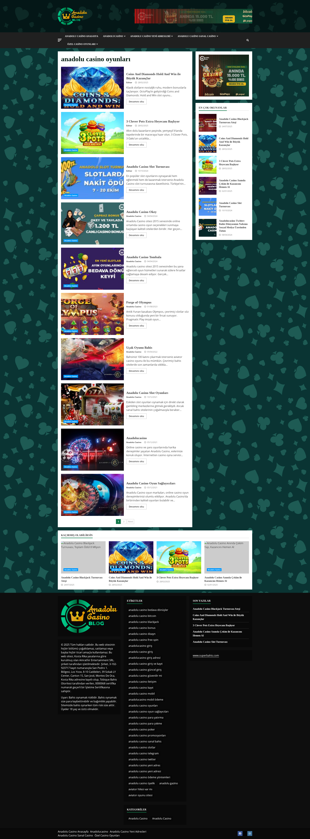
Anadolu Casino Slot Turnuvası (92, 178)
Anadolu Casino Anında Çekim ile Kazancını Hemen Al (208, 186)
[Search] (248, 40)
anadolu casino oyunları (143, 705)
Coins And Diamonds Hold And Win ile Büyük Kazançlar (92, 88)
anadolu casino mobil (142, 693)
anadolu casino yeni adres (144, 765)
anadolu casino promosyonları (147, 735)
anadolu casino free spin (143, 640)
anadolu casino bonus (142, 628)
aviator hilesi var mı (140, 789)
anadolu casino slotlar (142, 747)
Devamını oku (136, 101)
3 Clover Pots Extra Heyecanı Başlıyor (92, 133)
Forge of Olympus (92, 314)
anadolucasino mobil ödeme (146, 699)
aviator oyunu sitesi (140, 795)
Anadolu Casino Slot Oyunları (92, 404)
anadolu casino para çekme (145, 723)
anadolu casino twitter (142, 759)
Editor (129, 82)
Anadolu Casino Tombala (92, 269)
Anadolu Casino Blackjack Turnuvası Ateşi (208, 123)
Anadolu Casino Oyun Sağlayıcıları (92, 495)
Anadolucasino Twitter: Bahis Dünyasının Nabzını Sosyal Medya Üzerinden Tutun (208, 228)
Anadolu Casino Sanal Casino (197, 36)
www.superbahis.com (206, 655)
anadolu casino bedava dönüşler (148, 610)
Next (130, 521)
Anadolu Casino (70, 105)
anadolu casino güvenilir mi (145, 675)
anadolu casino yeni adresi (145, 771)
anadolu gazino (168, 783)
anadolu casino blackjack (144, 622)
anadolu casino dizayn (142, 634)
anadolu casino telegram (144, 753)
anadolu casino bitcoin (142, 616)
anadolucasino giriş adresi (144, 658)
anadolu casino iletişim (142, 681)
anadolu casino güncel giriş (145, 669)
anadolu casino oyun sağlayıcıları (149, 711)
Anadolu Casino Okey (92, 223)
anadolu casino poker (142, 729)
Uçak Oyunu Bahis (92, 359)
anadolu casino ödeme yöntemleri (149, 777)
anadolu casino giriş (141, 652)
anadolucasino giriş (140, 646)
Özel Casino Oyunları (81, 44)
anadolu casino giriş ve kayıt (146, 663)
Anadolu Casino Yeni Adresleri (150, 36)
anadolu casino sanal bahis (145, 741)
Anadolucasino (113, 36)
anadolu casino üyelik (142, 783)
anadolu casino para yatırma (146, 717)
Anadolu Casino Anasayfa (81, 36)
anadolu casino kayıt (141, 687)
